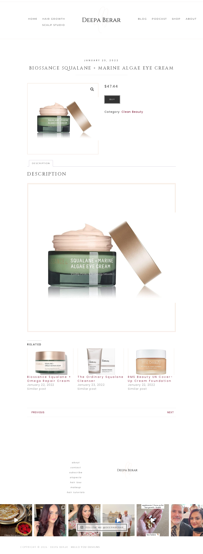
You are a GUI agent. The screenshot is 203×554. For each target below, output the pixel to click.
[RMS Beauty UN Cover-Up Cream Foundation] (151, 361)
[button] (92, 89)
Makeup (75, 487)
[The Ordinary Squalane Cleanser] (101, 361)
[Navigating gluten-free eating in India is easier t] (16, 520)
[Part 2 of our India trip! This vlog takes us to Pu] (118, 520)
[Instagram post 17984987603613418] (187, 520)
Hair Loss (75, 482)
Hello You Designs (85, 547)
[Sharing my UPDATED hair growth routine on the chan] (84, 520)
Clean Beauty (132, 112)
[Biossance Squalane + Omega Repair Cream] (50, 361)
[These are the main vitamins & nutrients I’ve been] (153, 520)
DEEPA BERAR (101, 20)
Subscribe (75, 472)
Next (170, 412)
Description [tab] (41, 163)
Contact (75, 467)
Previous (38, 412)
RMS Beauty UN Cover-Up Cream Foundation (150, 379)
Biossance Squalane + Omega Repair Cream (49, 379)
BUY (112, 99)
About (76, 462)
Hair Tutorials (76, 492)
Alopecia (75, 477)
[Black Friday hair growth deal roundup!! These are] (50, 520)
